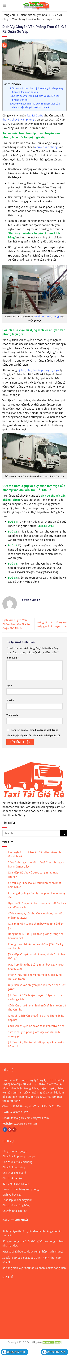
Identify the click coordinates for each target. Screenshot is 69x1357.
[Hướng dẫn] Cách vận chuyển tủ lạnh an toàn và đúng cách (35, 997)
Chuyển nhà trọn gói (14, 1151)
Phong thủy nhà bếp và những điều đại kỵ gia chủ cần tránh (35, 977)
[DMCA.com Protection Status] (51, 1342)
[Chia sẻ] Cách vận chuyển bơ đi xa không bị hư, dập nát (36, 1018)
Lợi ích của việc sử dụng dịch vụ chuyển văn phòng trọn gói (36, 97)
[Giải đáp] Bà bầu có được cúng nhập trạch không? (34, 875)
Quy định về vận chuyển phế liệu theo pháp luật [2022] (36, 987)
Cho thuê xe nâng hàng (16, 1205)
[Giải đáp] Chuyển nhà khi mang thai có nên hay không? (36, 956)
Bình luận (12, 657)
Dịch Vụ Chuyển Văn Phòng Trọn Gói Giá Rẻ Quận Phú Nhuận (16, 624)
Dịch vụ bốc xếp (12, 1194)
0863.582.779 (56, 1352)
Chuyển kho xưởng (13, 1167)
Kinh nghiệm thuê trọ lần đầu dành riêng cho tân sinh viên (35, 854)
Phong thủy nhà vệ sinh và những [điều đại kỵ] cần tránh (36, 946)
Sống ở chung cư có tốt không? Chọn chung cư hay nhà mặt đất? (36, 864)
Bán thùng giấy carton (15, 1183)
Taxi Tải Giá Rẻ (35, 115)
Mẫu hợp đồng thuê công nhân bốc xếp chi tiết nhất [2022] (36, 967)
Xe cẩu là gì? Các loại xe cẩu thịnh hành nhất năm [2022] (34, 885)
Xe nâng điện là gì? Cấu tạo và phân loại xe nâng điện (36, 895)
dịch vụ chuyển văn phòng (18, 119)
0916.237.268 (16, 1352)
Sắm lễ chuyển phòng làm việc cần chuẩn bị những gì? (34, 1034)
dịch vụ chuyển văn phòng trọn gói (38, 370)
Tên (9, 685)
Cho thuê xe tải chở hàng (17, 1162)
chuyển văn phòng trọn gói (47, 316)
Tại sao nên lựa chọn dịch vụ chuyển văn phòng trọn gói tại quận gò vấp (37, 90)
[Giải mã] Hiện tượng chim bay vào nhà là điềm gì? (36, 926)
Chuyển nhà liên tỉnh (14, 1211)
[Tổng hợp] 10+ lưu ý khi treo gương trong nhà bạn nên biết (36, 936)
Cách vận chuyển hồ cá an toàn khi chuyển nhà (36, 1026)
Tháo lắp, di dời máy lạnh (17, 1200)
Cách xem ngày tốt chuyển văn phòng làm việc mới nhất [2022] (36, 915)
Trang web (12, 715)
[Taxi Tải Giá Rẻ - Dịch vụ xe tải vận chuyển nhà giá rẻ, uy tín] (36, 5)
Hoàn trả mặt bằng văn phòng (20, 1189)
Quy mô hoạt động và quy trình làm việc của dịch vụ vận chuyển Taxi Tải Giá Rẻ (36, 105)
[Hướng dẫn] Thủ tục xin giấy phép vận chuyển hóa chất (36, 1044)
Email (10, 700)
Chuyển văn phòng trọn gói (18, 1156)
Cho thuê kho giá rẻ (14, 1173)
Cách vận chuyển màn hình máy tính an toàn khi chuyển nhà (37, 1007)
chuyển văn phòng (46, 147)
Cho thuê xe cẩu (12, 1178)
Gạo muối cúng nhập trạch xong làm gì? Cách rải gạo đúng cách (37, 905)
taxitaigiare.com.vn (25, 1123)
